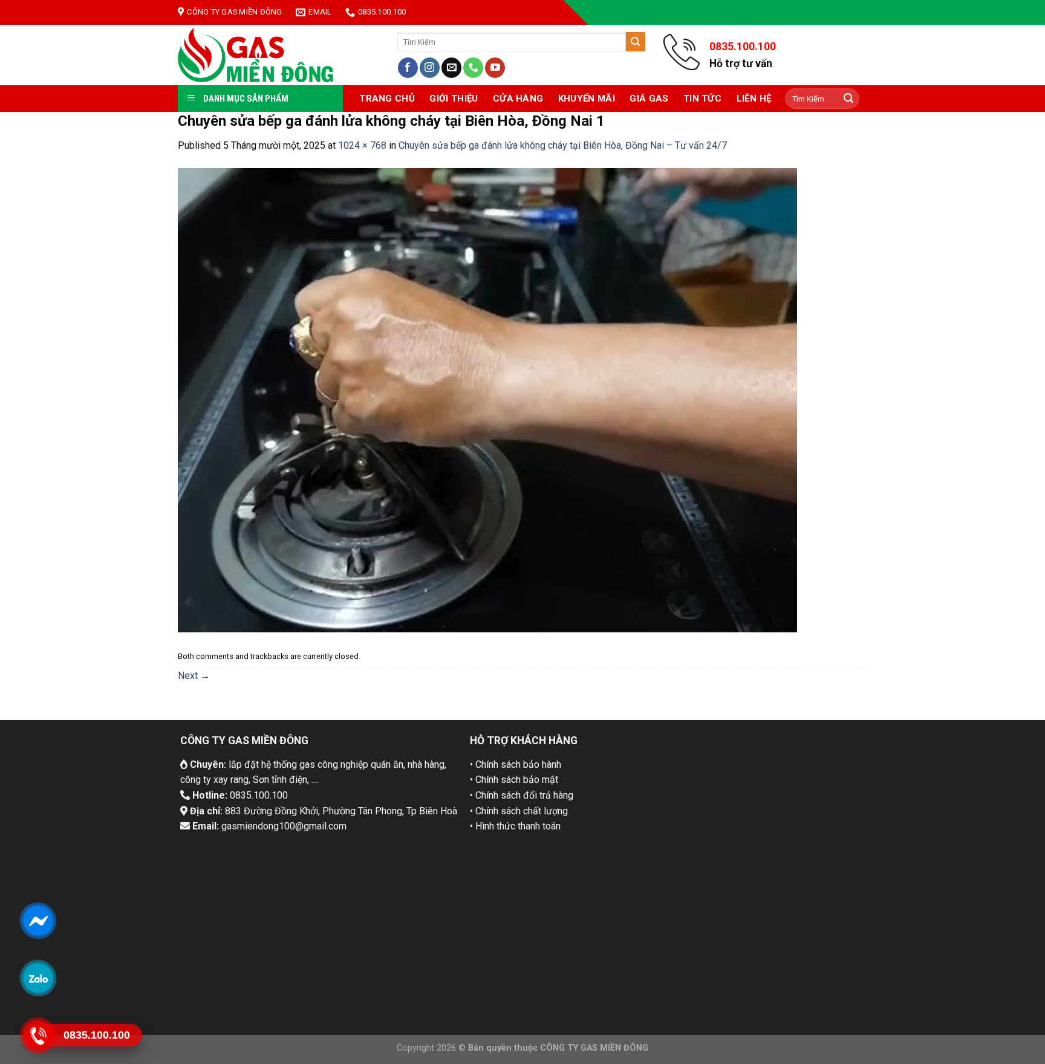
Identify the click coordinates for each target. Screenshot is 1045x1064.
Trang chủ (387, 98)
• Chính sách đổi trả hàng (521, 795)
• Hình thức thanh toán (515, 826)
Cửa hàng (518, 98)
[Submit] (635, 41)
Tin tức (702, 98)
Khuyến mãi (586, 98)
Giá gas (649, 98)
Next (194, 675)
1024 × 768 (362, 145)
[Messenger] (38, 920)
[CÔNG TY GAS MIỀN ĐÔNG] (256, 55)
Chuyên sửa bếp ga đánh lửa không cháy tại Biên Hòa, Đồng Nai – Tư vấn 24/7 (563, 145)
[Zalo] (38, 977)
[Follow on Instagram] (430, 67)
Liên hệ (754, 98)
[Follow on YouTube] (495, 67)
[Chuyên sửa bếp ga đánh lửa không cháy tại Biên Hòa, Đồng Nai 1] (487, 399)
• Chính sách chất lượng (519, 811)
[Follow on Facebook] (408, 67)
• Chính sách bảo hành (515, 764)
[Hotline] (38, 1035)
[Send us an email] (451, 67)
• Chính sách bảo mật (514, 779)
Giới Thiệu (453, 98)
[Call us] (473, 67)
